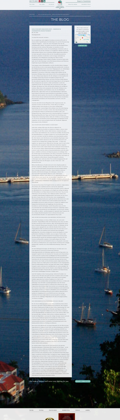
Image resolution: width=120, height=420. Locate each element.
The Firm (31, 4)
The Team (41, 4)
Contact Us (82, 45)
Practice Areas (72, 4)
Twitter (42, 1)
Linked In (44, 1)
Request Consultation (83, 381)
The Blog (51, 4)
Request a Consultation (84, 1)
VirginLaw (32, 14)
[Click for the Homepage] (60, 4)
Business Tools (86, 4)
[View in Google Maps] (82, 38)
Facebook (40, 1)
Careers (88, 410)
